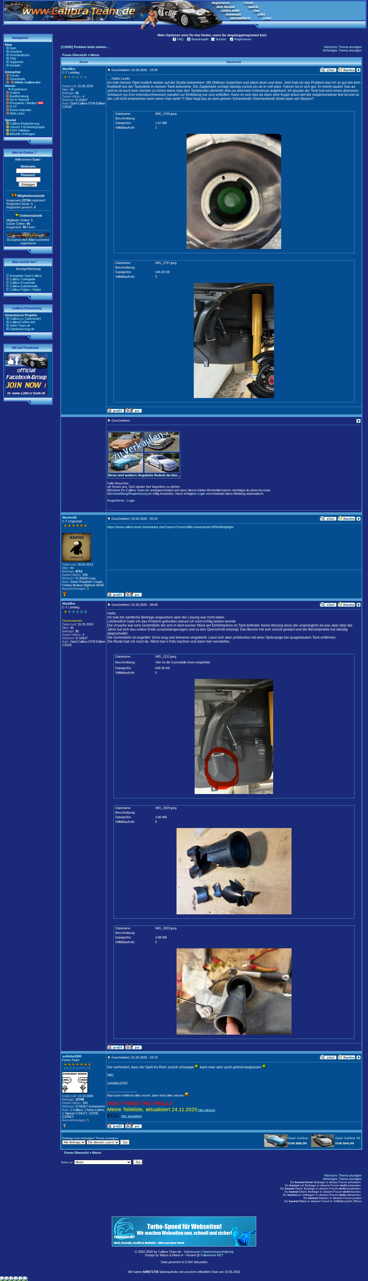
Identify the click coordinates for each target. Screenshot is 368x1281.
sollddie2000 (71, 1056)
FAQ (13, 58)
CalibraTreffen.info (22, 322)
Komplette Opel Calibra (26, 275)
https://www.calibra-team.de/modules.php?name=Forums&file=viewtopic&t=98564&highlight (170, 527)
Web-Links (17, 113)
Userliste (16, 51)
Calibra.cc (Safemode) (25, 318)
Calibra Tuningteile (22, 279)
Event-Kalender (20, 110)
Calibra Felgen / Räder (25, 289)
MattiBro (68, 69)
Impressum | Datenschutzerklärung (208, 1251)
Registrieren (242, 39)
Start (13, 48)
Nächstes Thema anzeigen (343, 47)
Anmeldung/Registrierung (129, 493)
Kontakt (15, 65)
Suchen (221, 39)
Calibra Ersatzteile (22, 282)
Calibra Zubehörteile (24, 286)
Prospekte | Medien (23, 103)
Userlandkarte (20, 55)
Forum (14, 75)
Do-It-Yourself (19, 99)
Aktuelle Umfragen (22, 134)
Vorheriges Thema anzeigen (342, 50)
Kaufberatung (19, 96)
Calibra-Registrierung (24, 123)
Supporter (17, 62)
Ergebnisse (19, 89)
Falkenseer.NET (212, 1255)
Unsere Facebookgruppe (27, 127)
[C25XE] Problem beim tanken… (85, 47)
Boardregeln (199, 39)
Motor (95, 55)
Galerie (15, 92)
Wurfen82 (69, 517)
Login (201, 493)
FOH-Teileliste (20, 130)
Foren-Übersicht (74, 55)
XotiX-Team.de (20, 325)
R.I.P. (13, 106)
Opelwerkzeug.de (22, 329)
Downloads (17, 79)
